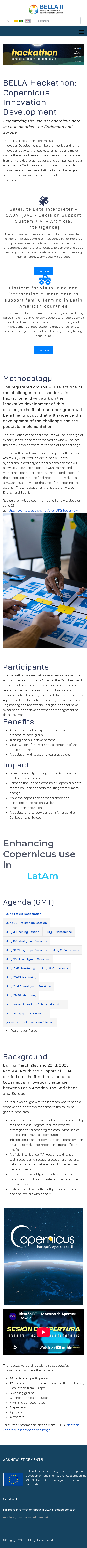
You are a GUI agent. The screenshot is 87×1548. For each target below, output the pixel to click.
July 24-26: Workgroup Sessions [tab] (28, 986)
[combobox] (58, 20)
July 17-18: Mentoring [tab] (20, 968)
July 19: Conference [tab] (54, 968)
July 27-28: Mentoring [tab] (21, 995)
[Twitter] (7, 20)
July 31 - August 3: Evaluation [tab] (26, 1013)
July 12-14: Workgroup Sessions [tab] (28, 959)
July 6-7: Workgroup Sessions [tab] (26, 941)
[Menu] (81, 32)
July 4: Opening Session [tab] (22, 932)
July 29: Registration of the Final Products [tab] (35, 1004)
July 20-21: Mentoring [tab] (21, 977)
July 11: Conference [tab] (66, 950)
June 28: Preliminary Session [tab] (26, 922)
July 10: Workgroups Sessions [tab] (26, 950)
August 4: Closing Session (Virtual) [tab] (30, 1022)
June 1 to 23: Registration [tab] (23, 913)
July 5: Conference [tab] (59, 932)
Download (43, 271)
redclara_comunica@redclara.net (25, 1517)
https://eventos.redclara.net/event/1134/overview (42, 510)
